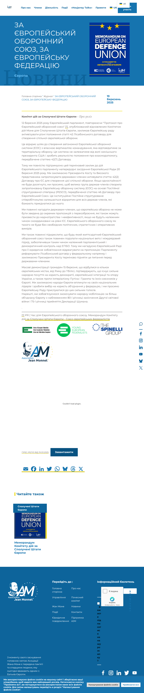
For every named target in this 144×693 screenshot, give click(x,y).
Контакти (76, 612)
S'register (130, 592)
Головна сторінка (32, 96)
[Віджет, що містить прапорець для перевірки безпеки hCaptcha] (112, 596)
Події (65, 7)
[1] (66, 126)
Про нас (76, 588)
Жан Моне (58, 606)
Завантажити (64, 452)
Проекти (101, 7)
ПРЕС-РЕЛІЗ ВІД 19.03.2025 (35, 452)
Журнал (48, 96)
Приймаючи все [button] (131, 685)
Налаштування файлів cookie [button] (103, 685)
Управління (59, 597)
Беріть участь (127, 8)
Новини (76, 606)
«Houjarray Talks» (81, 7)
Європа (21, 76)
